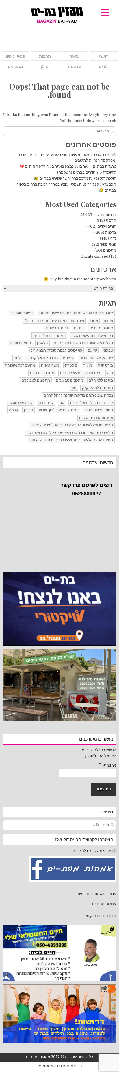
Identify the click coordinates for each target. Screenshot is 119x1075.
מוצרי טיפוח (50, 365)
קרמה (13, 410)
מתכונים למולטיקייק (97, 388)
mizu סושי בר (21, 313)
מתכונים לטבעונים (35, 380)
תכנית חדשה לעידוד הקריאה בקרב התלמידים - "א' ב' (72, 425)
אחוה (94, 320)
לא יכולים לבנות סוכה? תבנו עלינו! (55, 350)
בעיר (74, 56)
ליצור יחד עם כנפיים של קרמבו (50, 358)
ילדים (104, 66)
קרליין (28, 410)
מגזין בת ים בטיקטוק (100, 916)
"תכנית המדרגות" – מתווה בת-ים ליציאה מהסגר (75, 313)
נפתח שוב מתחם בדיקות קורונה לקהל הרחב (78, 395)
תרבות (45, 56)
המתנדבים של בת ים (49, 335)
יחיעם (92, 350)
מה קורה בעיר (105, 214)
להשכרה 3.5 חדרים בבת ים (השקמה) (86, 172)
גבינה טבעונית (57, 328)
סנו (62, 403)
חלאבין (42, 343)
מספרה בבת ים (42, 373)
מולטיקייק (105, 365)
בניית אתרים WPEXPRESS (59, 1066)
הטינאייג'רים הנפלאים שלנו (92, 335)
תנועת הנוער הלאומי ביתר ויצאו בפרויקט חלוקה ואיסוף (71, 440)
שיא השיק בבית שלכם (96, 417)
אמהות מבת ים (101, 328)
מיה (110, 373)
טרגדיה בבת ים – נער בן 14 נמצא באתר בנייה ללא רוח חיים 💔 (67, 166)
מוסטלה (71, 365)
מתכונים (15, 66)
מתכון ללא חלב (101, 380)
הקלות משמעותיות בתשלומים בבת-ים (83, 343)
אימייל (107, 765)
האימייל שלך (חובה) (100, 756)
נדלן (45, 66)
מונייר (87, 365)
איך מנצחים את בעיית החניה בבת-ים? (54, 320)
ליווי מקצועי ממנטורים (96, 358)
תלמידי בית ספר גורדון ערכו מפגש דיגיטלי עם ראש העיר (70, 432)
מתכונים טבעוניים (69, 380)
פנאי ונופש (15, 56)
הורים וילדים (106, 226)
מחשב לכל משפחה (20, 365)
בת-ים (79, 328)
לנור (17, 358)
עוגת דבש (46, 403)
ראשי (104, 56)
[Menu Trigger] (105, 12)
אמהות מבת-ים (103, 904)
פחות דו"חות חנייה (98, 410)
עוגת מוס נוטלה (20, 403)
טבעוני (108, 350)
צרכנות (74, 66)
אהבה (108, 320)
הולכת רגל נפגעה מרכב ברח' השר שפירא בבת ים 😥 (75, 178)
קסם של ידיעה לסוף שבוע (59, 410)
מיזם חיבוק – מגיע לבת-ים (80, 373)
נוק (74, 388)
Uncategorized (94, 256)
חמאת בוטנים (20, 343)
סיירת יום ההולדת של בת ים (91, 403)
